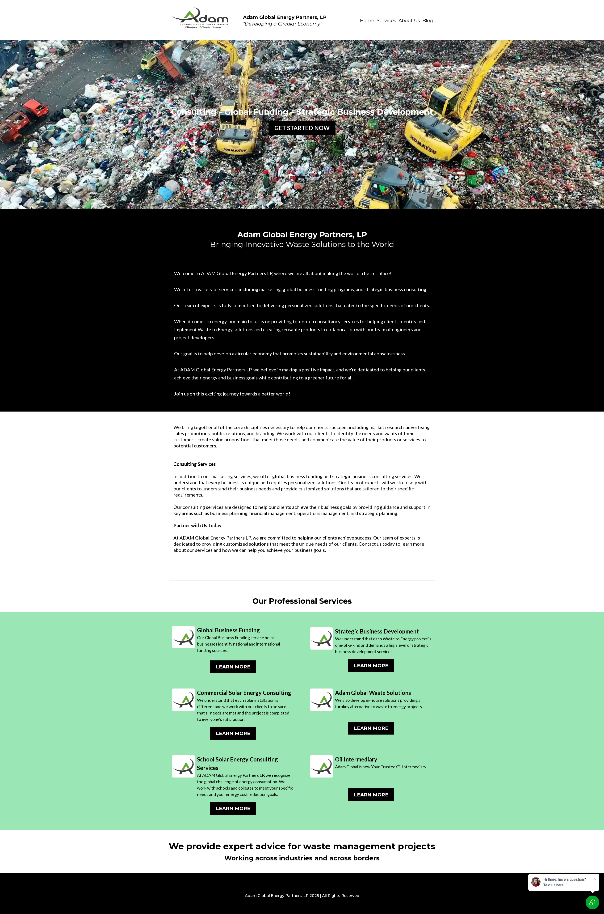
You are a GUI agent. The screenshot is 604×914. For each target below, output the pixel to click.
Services (386, 20)
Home (367, 20)
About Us (409, 20)
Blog (427, 20)
